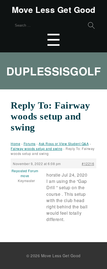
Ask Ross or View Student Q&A (64, 143)
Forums (30, 143)
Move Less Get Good (53, 9)
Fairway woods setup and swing (37, 148)
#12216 (88, 163)
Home (15, 143)
